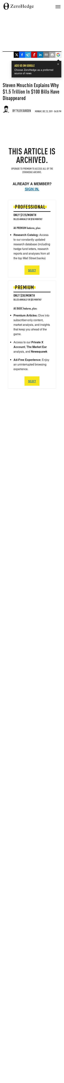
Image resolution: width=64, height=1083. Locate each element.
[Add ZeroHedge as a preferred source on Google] (58, 55)
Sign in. (32, 188)
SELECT (32, 381)
